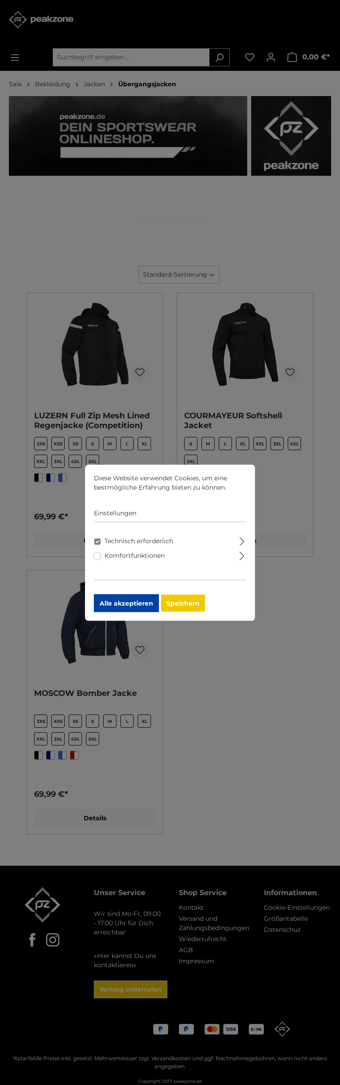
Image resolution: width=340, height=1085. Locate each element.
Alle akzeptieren (126, 603)
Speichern (183, 603)
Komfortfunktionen (134, 555)
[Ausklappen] (242, 539)
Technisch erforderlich (138, 540)
